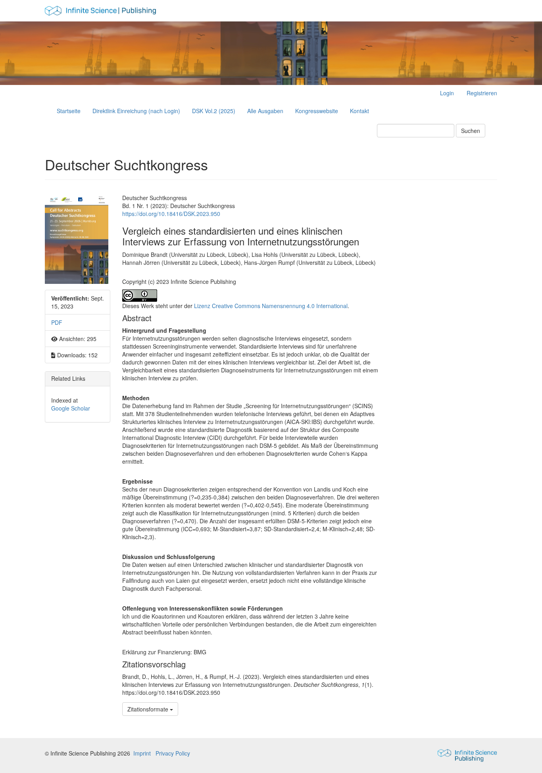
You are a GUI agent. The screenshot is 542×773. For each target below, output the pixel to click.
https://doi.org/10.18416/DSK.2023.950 (171, 214)
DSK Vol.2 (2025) (213, 111)
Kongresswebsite (316, 111)
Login (447, 93)
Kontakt (359, 111)
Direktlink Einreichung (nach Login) (136, 111)
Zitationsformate (148, 709)
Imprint (142, 753)
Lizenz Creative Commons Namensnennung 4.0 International (271, 306)
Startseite (69, 111)
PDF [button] (56, 322)
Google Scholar (70, 408)
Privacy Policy (173, 753)
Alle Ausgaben (265, 111)
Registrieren (482, 93)
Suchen (470, 131)
